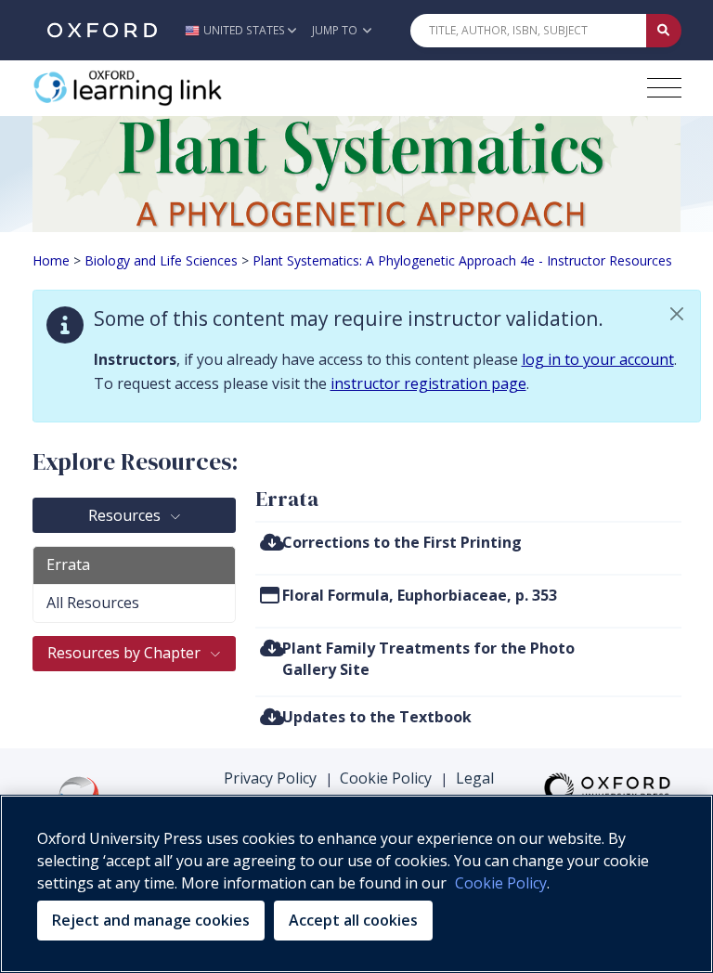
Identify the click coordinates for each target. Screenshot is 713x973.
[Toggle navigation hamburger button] (664, 88)
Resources (126, 515)
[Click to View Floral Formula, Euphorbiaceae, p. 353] (269, 594)
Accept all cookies (353, 920)
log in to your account (598, 359)
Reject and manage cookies (151, 920)
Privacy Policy (270, 778)
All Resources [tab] (92, 602)
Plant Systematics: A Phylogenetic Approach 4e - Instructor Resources (462, 260)
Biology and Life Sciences (161, 260)
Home (51, 260)
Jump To (336, 30)
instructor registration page (428, 383)
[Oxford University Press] (102, 30)
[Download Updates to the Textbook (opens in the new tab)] (272, 716)
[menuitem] (468, 547)
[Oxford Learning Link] (171, 88)
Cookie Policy (386, 778)
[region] (356, 884)
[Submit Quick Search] (663, 30)
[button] (245, 30)
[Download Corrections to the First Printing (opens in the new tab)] (272, 542)
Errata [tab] (68, 564)
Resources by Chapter (125, 652)
